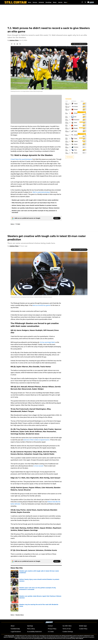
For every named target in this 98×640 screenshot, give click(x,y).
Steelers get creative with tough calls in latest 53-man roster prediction (35, 200)
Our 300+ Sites (67, 626)
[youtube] (88, 2)
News (29, 2)
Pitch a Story (31, 629)
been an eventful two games (42, 305)
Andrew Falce (14, 40)
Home (12, 224)
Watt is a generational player (41, 192)
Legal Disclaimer (16, 631)
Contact (50, 626)
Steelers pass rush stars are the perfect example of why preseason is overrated (34, 211)
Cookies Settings (68, 631)
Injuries (60, 2)
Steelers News (20, 615)
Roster (55, 2)
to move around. (38, 466)
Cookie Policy (83, 629)
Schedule (41, 2)
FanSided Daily (15, 629)
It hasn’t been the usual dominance (21, 159)
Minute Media (11, 635)
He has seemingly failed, (47, 342)
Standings (48, 2)
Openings (30, 626)
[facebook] (82, 2)
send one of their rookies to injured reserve (36, 440)
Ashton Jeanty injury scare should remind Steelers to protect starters (34, 205)
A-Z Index (51, 631)
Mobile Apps (83, 626)
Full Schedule (69, 156)
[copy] (20, 44)
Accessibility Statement (34, 631)
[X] (85, 2)
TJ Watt (18, 224)
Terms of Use (67, 629)
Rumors (35, 2)
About (12, 626)
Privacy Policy (52, 629)
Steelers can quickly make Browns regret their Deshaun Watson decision (35, 208)
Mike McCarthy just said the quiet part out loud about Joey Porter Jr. (34, 202)
